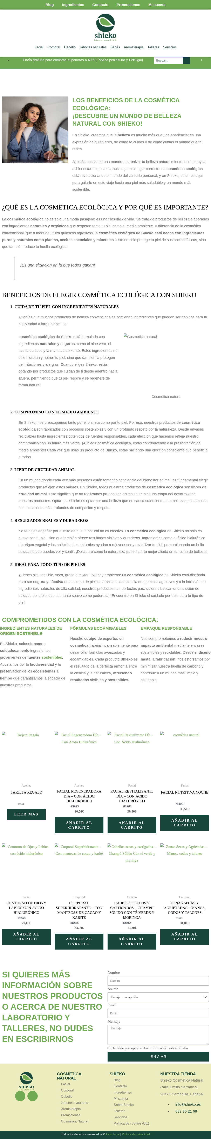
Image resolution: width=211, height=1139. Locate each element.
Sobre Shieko (124, 1105)
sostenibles (52, 657)
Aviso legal (113, 1134)
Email (112, 1005)
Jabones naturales (93, 47)
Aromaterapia (134, 47)
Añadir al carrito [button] (79, 825)
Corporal (53, 47)
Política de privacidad (136, 1134)
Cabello (70, 47)
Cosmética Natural (74, 1121)
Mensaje (114, 1021)
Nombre (114, 972)
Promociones (128, 5)
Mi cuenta (156, 5)
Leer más (26, 814)
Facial (38, 47)
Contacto (100, 5)
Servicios (170, 47)
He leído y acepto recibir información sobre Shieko (149, 1048)
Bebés (115, 47)
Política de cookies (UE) (131, 1123)
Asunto (113, 989)
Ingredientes (73, 5)
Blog (50, 5)
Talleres (153, 47)
